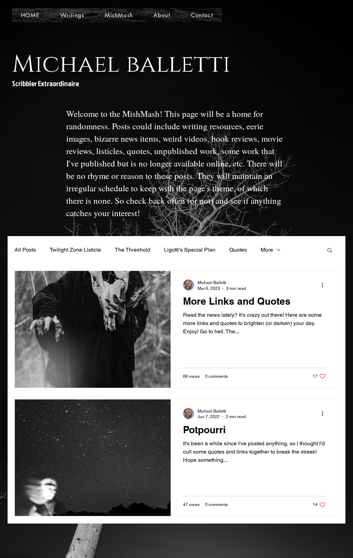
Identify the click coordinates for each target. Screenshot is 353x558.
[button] (329, 250)
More (267, 249)
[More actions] (325, 285)
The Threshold (132, 249)
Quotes (238, 249)
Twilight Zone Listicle (75, 249)
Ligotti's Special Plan (189, 249)
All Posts (25, 249)
